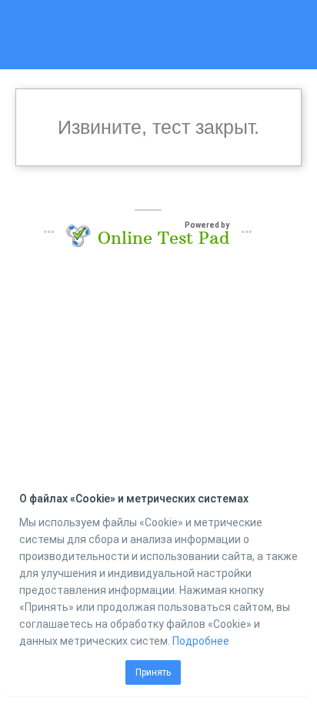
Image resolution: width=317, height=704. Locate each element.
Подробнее (200, 641)
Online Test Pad (163, 237)
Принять (153, 672)
